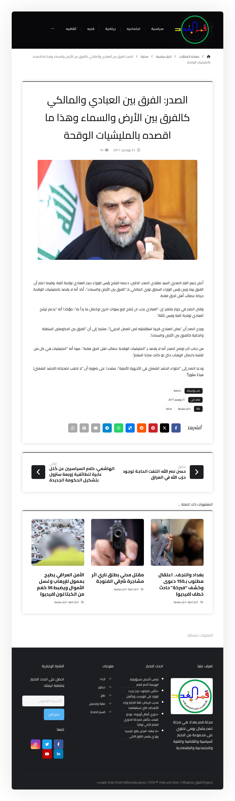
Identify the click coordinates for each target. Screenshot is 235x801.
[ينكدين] (58, 754)
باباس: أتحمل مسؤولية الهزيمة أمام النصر (144, 682)
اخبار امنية (193, 602)
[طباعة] (84, 428)
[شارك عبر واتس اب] (118, 428)
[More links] (53, 29)
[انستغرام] (35, 744)
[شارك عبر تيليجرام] (107, 428)
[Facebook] (58, 744)
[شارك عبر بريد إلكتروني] (95, 428)
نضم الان (54, 714)
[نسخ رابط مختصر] (72, 428)
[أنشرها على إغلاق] (164, 428)
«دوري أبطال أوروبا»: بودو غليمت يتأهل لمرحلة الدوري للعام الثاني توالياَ (141, 719)
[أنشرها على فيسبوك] (176, 428)
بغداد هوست (105, 782)
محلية (169, 408)
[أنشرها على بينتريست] (153, 428)
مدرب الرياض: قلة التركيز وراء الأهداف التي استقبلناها (141, 705)
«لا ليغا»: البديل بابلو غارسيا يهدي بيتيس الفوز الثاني (142, 733)
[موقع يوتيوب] (47, 754)
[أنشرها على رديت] (141, 428)
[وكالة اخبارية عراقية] (193, 30)
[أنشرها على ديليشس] (130, 428)
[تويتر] (47, 744)
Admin (177, 390)
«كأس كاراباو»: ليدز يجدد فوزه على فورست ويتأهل (142, 693)
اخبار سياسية (184, 408)
